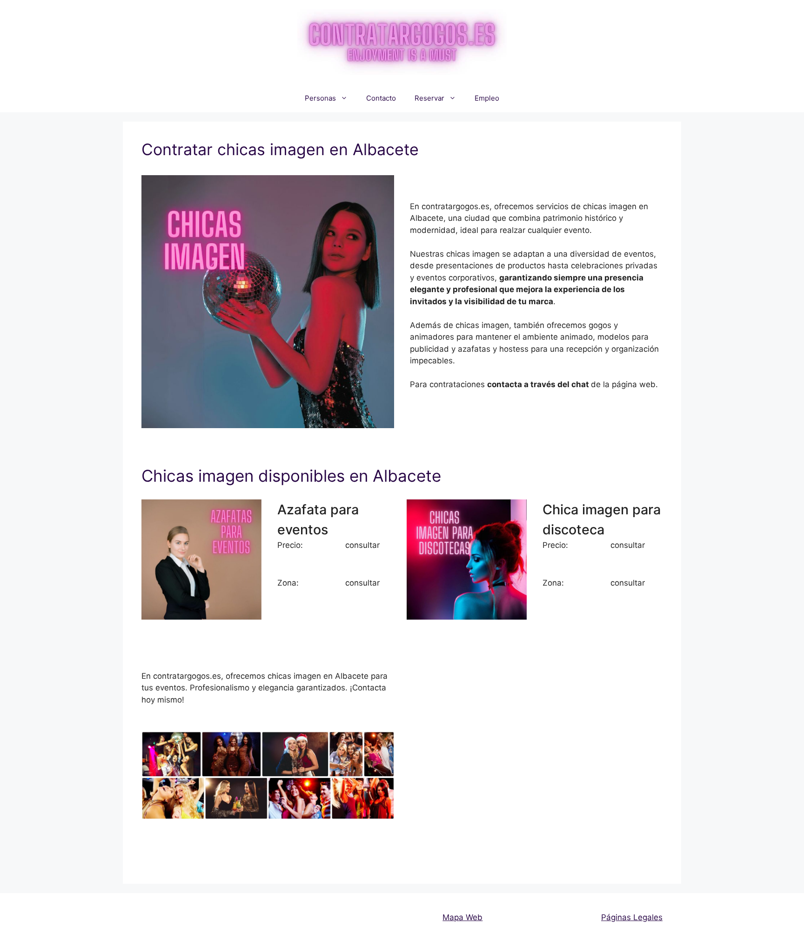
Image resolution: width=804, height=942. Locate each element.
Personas (320, 98)
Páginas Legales (632, 917)
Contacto (381, 98)
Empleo (487, 98)
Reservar (429, 98)
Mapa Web (462, 917)
